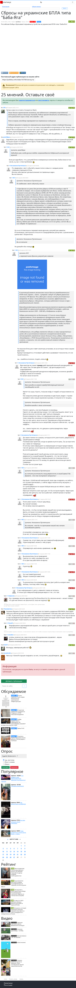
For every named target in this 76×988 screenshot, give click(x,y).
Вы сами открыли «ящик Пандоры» (18, 821)
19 (10, 854)
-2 (71, 363)
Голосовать (5, 767)
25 (7, 857)
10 (3, 851)
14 (17, 851)
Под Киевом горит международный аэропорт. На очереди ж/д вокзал (13, 778)
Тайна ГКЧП (21, 728)
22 (21, 854)
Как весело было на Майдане (18, 803)
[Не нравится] (73, 21)
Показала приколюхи (17, 786)
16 (25, 851)
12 (10, 851)
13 (14, 851)
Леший (10, 623)
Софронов (11, 596)
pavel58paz (6, 137)
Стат (5, 979)
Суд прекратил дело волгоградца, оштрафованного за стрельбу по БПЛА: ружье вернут (13, 883)
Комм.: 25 (32, 22)
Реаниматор (8, 609)
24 (3, 857)
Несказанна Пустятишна (18, 165)
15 (21, 851)
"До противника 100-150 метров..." (18, 936)
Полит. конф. (13, 979)
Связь (21, 979)
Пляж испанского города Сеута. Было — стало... (18, 832)
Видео (39, 22)
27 (14, 857)
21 (17, 854)
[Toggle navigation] (73, 2)
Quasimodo (7, 653)
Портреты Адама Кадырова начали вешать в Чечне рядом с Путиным (18, 738)
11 (7, 851)
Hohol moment (21, 942)
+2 (71, 147)
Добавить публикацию (14, 681)
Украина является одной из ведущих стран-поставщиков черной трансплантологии (17, 963)
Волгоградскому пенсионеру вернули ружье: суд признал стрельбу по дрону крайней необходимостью (17, 872)
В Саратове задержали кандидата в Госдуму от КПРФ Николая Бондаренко (18, 712)
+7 (71, 137)
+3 (71, 609)
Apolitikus (18, 22)
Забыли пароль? (36, 6)
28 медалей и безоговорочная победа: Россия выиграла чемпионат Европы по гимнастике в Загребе (18, 892)
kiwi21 (6, 645)
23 (25, 854)
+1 (71, 107)
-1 (71, 538)
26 (10, 857)
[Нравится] (69, 21)
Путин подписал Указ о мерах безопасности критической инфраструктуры (18, 698)
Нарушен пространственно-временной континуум (17, 924)
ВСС (8, 147)
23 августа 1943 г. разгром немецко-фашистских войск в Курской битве (17, 903)
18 (7, 854)
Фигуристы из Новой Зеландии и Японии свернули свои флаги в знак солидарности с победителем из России (13, 911)
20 (14, 854)
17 (3, 854)
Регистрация (5, 6)
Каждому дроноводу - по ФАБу (17, 929)
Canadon (10, 635)
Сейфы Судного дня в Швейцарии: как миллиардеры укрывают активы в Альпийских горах (13, 722)
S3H (4, 107)
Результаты (14, 767)
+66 (72, 21)
